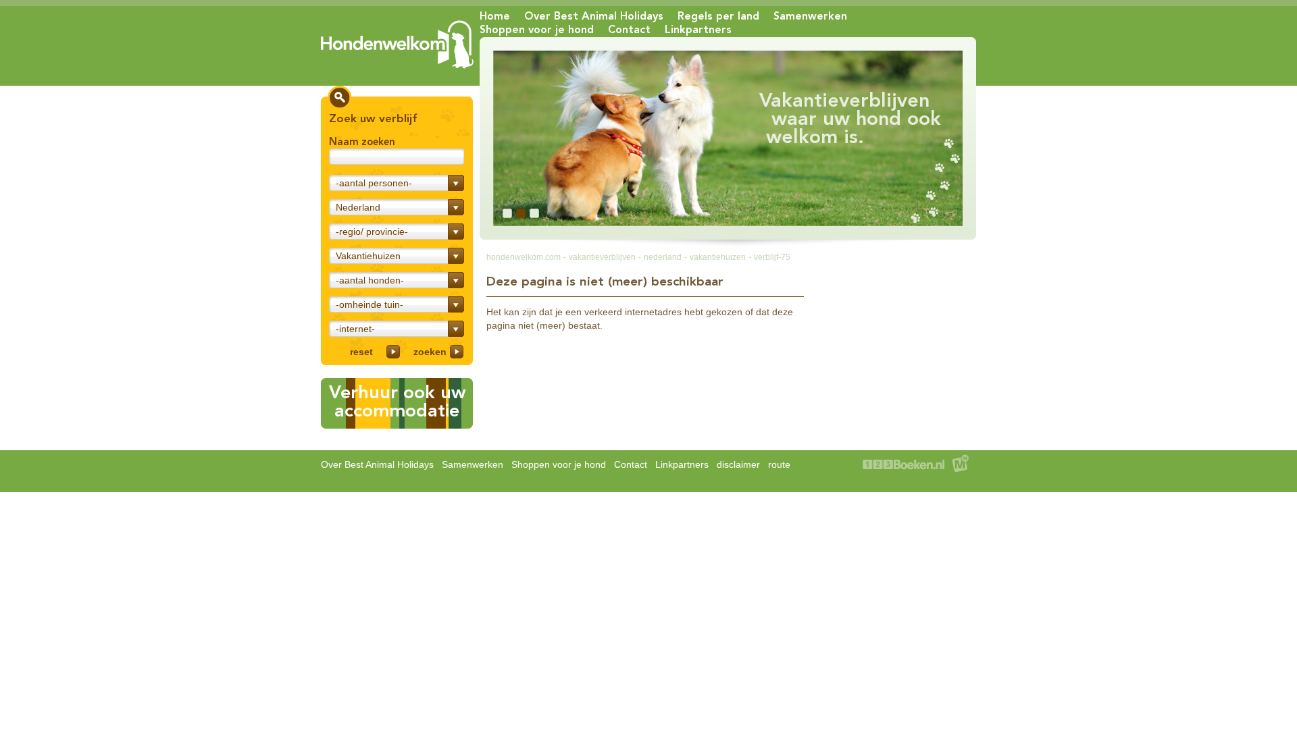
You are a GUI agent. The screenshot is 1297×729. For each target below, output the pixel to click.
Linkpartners (698, 29)
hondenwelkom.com (523, 257)
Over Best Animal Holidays (593, 15)
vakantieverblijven (602, 257)
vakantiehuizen (718, 257)
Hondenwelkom (397, 44)
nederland (663, 257)
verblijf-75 (772, 257)
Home (495, 15)
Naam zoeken (362, 142)
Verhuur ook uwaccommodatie (397, 401)
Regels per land (718, 15)
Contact (629, 29)
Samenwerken (810, 15)
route (779, 464)
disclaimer (738, 464)
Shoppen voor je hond (537, 29)
